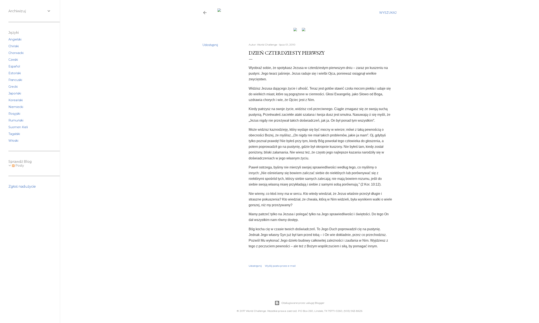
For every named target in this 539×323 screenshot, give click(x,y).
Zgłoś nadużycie (22, 186)
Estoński (14, 73)
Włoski (13, 141)
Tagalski (14, 134)
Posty (19, 165)
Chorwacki (16, 53)
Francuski (15, 80)
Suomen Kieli (18, 127)
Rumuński (15, 120)
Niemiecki (15, 107)
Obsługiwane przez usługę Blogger (302, 302)
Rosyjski (14, 114)
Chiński (13, 46)
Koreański (15, 100)
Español (14, 66)
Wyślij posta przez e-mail (280, 265)
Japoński (14, 93)
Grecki (13, 87)
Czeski (13, 60)
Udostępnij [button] (210, 45)
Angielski (14, 39)
